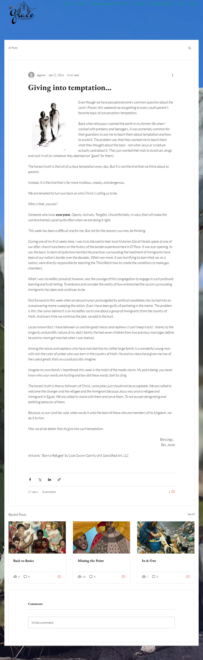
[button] (190, 47)
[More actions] (172, 75)
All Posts (13, 47)
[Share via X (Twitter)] (40, 479)
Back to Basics (23, 560)
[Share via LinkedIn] (49, 479)
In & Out (149, 560)
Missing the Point (91, 560)
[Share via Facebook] (30, 479)
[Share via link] (59, 479)
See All (191, 514)
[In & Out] (165, 537)
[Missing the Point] (101, 537)
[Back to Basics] (37, 537)
